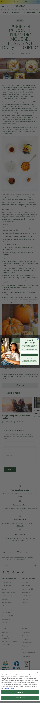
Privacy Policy (9, 688)
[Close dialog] (38, 339)
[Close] (37, 672)
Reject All (20, 692)
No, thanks (29, 358)
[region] (20, 685)
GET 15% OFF (29, 355)
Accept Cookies (20, 698)
